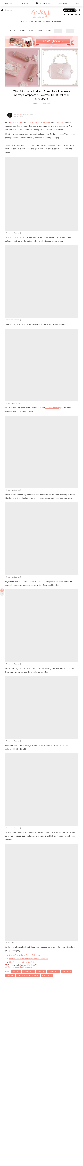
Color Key (58, 122)
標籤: (8, 971)
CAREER (77, 3)
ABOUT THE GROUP (8, 3)
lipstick (21, 237)
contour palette (52, 408)
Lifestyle (39, 31)
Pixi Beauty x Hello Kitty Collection (24, 962)
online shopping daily (28, 975)
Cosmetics (46, 104)
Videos (48, 31)
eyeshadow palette (56, 581)
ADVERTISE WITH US (63, 3)
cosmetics (53, 972)
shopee (10, 975)
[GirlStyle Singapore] (41, 14)
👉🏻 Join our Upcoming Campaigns (18, 967)
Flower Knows (16, 122)
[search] (79, 10)
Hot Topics (12, 31)
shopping (66, 972)
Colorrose (47, 975)
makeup (40, 972)
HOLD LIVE (45, 122)
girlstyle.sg (30, 965)
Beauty (22, 31)
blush (52, 145)
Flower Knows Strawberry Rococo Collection (28, 959)
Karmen (19, 114)
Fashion (30, 31)
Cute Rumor (32, 122)
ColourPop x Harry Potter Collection (24, 955)
